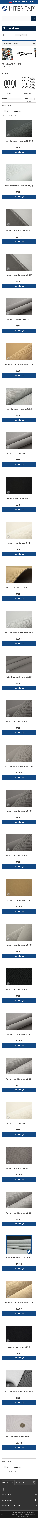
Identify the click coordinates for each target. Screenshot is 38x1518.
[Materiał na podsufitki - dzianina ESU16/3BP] (19, 351)
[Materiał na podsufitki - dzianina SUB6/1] (19, 664)
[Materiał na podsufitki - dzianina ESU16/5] (19, 932)
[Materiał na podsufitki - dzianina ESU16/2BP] (19, 1378)
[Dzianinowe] (28, 83)
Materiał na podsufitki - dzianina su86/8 (19, 1436)
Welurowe (10, 93)
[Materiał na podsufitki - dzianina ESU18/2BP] (19, 128)
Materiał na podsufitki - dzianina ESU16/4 (19, 588)
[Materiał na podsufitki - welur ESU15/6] (19, 887)
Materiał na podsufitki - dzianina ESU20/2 (19, 1079)
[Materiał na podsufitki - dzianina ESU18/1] (19, 1155)
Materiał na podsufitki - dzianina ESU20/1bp (19, 186)
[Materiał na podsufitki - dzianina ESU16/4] (19, 574)
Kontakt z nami (16, 2)
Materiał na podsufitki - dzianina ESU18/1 (19, 1168)
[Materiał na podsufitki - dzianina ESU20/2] (19, 1066)
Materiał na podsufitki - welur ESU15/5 (19, 543)
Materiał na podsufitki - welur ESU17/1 (19, 1347)
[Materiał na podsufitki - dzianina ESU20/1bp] (19, 172)
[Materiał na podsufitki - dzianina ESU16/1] (19, 976)
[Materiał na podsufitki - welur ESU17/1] (19, 1334)
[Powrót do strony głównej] (4, 35)
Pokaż (26, 99)
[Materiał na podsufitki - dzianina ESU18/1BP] (19, 753)
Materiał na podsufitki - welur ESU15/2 (19, 320)
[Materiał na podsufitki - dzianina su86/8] (19, 1423)
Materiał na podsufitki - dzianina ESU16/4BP (19, 1302)
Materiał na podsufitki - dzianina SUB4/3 (19, 409)
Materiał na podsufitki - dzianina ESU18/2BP (19, 141)
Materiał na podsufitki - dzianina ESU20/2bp (19, 632)
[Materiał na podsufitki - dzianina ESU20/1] (19, 217)
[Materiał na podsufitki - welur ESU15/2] (19, 306)
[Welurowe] (10, 83)
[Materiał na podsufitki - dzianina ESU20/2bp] (19, 619)
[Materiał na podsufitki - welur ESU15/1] (19, 485)
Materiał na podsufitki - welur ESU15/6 (19, 900)
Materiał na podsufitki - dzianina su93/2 (19, 1258)
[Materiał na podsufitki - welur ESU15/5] (19, 530)
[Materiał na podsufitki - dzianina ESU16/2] (19, 708)
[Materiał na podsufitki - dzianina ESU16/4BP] (19, 1289)
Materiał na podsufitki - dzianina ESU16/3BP (19, 364)
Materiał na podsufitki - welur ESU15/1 (19, 498)
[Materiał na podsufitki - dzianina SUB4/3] (19, 396)
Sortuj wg (4, 99)
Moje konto (7, 1500)
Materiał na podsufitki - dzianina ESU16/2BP (19, 1392)
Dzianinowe (28, 93)
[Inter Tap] (19, 8)
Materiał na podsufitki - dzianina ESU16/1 (19, 990)
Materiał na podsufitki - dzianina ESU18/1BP (19, 766)
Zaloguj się (24, 2)
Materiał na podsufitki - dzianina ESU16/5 (19, 945)
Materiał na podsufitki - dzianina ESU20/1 (19, 230)
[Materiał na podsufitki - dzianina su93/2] (19, 1244)
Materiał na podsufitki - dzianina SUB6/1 (19, 677)
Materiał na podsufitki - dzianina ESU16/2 (19, 722)
